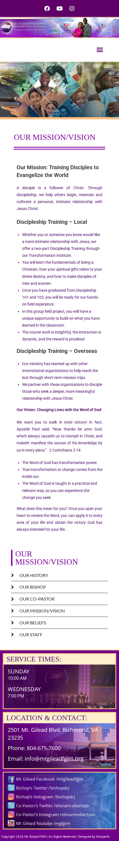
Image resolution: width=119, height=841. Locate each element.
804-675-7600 (44, 748)
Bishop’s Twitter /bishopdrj (42, 788)
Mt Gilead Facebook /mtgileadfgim (50, 779)
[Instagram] (71, 8)
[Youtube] (59, 8)
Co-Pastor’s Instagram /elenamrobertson (55, 814)
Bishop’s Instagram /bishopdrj (45, 796)
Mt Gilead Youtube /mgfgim (43, 823)
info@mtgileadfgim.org (54, 758)
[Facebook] (47, 8)
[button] (100, 49)
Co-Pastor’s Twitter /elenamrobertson (52, 805)
